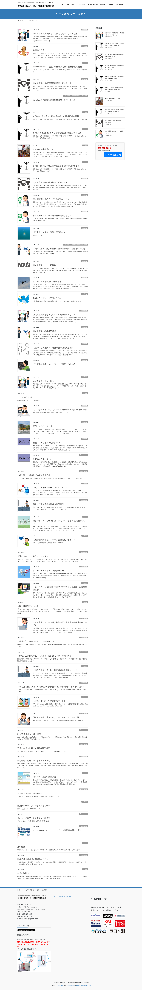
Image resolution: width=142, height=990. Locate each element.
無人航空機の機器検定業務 (44, 331)
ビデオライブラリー (26, 397)
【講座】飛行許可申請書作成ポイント (49, 701)
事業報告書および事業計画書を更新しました (52, 215)
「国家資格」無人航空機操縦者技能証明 (75, 96)
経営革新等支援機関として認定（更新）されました (55, 34)
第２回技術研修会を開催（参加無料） (49, 504)
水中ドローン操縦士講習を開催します (49, 232)
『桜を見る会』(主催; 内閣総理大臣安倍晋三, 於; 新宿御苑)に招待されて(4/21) (51, 687)
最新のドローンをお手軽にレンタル (32, 556)
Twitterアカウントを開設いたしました (49, 298)
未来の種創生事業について (44, 149)
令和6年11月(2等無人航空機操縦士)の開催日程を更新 (56, 116)
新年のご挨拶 (38, 50)
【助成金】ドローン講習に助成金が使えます (36, 641)
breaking (84, 29)
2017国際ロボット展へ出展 (29, 734)
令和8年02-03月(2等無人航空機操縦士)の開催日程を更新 (57, 67)
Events (85, 46)
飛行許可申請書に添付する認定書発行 (33, 760)
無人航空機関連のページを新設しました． (51, 199)
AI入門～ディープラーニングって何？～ (50, 487)
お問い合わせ (30, 890)
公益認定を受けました (42, 459)
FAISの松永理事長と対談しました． (33, 859)
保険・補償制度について (28, 606)
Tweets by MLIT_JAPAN (62, 896)
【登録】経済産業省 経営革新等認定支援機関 (53, 348)
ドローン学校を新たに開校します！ (48, 281)
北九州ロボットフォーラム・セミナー (33, 806)
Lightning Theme (70, 985)
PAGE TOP (137, 958)
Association (83, 310)
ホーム (21, 890)
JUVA (85, 62)
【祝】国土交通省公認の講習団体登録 (33, 475)
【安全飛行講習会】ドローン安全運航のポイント (54, 540)
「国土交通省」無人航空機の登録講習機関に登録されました (59, 249)
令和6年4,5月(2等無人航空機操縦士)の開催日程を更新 (56, 166)
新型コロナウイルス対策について (47, 443)
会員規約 (45, 890)
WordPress (60, 985)
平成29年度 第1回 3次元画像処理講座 (33, 748)
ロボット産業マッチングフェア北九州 (33, 818)
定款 (38, 890)
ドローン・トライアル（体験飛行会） (49, 570)
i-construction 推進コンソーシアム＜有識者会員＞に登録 (57, 830)
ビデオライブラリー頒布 (43, 381)
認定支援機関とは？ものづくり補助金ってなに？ (54, 315)
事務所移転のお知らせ (42, 426)
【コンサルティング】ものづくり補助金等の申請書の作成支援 (60, 410)
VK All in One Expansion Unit (83, 985)
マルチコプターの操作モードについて (33, 793)
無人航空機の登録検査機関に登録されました (52, 182)
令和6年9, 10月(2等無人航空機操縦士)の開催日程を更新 (57, 133)
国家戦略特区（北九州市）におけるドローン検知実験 (56, 717)
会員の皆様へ (23, 873)
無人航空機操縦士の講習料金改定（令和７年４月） (55, 100)
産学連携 (21, 847)
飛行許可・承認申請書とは (44, 777)
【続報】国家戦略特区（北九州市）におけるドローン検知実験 (44, 656)
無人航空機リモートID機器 (44, 265)
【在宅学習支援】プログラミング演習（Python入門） (56, 364)
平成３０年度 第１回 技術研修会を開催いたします (56, 670)
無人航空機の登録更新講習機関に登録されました (54, 83)
